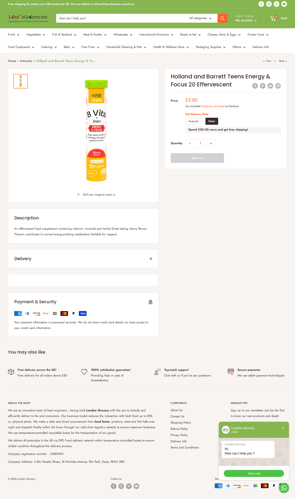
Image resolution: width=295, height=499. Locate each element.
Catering (46, 47)
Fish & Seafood (62, 34)
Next (281, 61)
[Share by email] (278, 86)
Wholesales (121, 34)
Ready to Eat (188, 34)
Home (12, 61)
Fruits (11, 34)
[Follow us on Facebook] (261, 4)
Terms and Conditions (185, 447)
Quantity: (177, 143)
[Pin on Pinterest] (263, 86)
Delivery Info (261, 47)
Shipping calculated (213, 106)
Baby (67, 47)
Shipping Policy (181, 422)
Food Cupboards (19, 47)
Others (237, 47)
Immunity (26, 61)
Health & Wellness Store (168, 47)
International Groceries (154, 34)
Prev (268, 61)
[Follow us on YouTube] (284, 4)
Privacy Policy (179, 435)
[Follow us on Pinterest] (276, 4)
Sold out (197, 158)
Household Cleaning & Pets (124, 47)
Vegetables (33, 34)
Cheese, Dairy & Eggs (222, 34)
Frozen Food (256, 34)
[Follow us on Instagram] (269, 4)
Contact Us (177, 416)
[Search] (223, 18)
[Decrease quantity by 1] (190, 143)
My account (244, 20)
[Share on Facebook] (255, 86)
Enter (212, 121)
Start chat (254, 473)
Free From (88, 47)
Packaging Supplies (208, 47)
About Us (176, 410)
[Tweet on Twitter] (270, 86)
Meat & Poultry (92, 34)
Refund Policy (179, 429)
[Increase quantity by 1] (211, 143)
